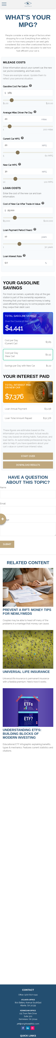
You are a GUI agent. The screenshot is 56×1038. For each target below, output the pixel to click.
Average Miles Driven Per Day (20, 112)
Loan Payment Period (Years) (19, 229)
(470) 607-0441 (31, 995)
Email (3, 503)
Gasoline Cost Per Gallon (17, 86)
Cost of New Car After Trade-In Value (23, 203)
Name (3, 487)
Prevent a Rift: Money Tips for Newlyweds (27, 611)
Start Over (28, 456)
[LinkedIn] (28, 1028)
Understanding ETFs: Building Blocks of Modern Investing (22, 733)
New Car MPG (12, 164)
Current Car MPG (13, 138)
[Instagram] (32, 1028)
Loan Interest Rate (14, 256)
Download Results (28, 465)
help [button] (30, 85)
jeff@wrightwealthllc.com (28, 1024)
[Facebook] (23, 1028)
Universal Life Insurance (26, 672)
